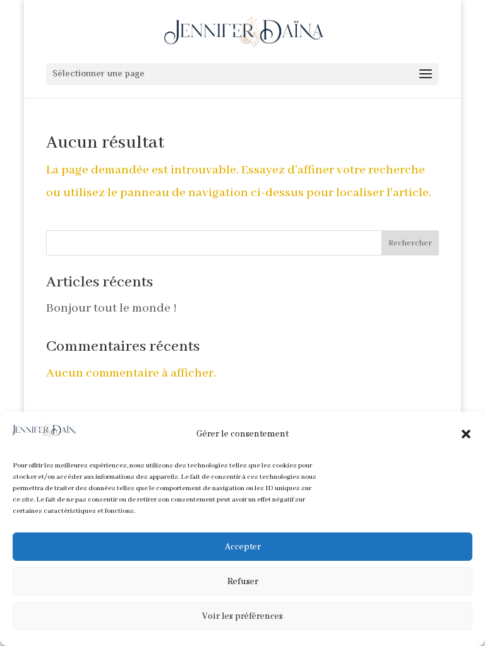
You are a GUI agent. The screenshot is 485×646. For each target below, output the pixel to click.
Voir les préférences (242, 616)
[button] (466, 434)
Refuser (242, 581)
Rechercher (410, 243)
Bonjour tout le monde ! (111, 308)
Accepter (243, 547)
